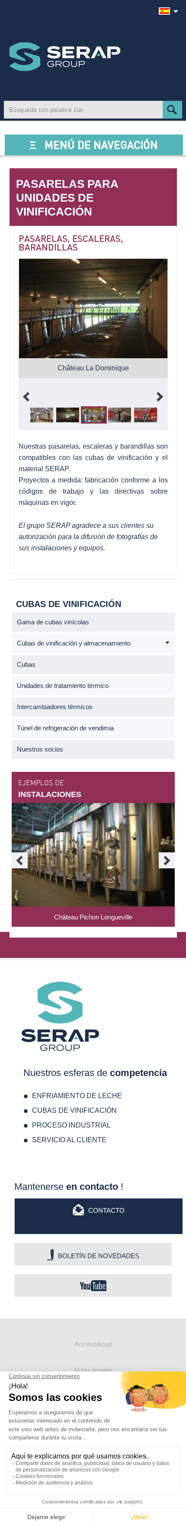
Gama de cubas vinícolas (53, 622)
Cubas (26, 664)
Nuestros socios (40, 749)
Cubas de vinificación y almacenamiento (74, 643)
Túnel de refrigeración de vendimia (65, 728)
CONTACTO (106, 1210)
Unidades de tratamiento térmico (63, 685)
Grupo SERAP (65, 57)
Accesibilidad (93, 1344)
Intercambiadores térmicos (55, 706)
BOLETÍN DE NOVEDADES (98, 1255)
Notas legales (93, 1370)
